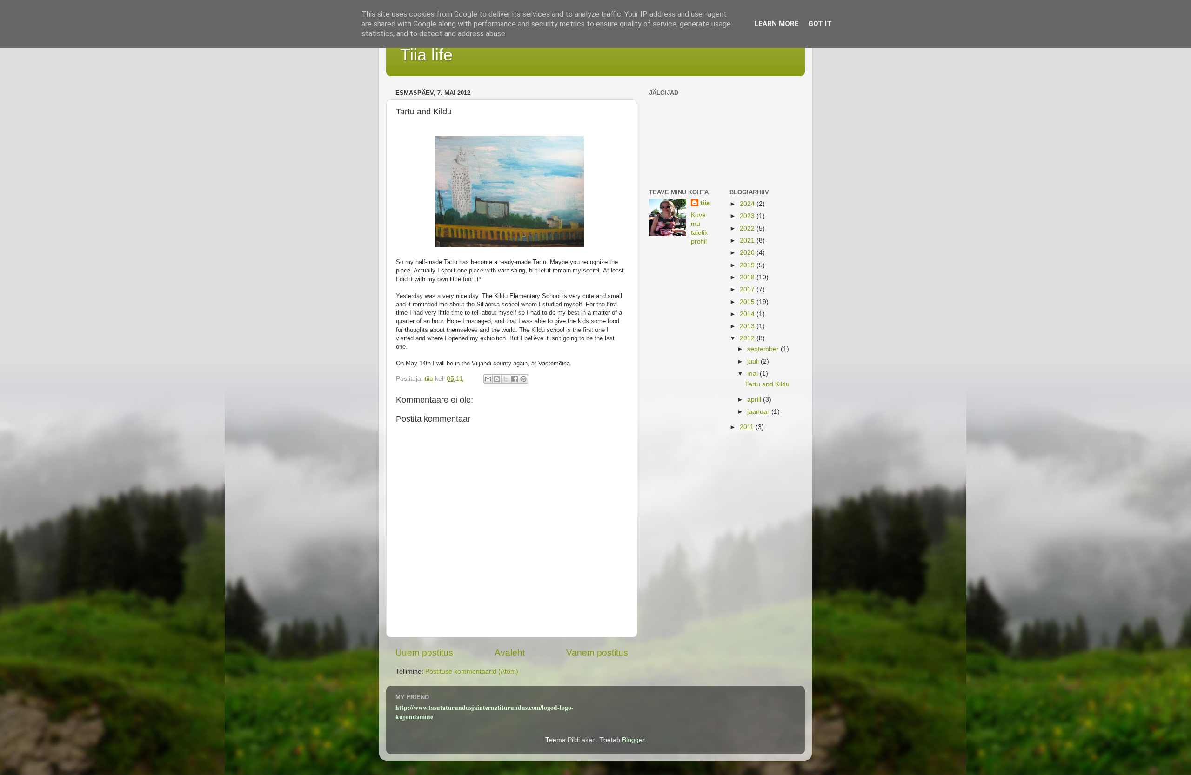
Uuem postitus (424, 652)
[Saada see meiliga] (488, 379)
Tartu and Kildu (767, 384)
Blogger (633, 739)
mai (753, 373)
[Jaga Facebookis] (514, 379)
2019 (748, 265)
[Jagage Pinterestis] (523, 379)
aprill (755, 399)
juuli (754, 361)
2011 (748, 427)
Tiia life (426, 54)
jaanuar (759, 411)
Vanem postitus (597, 652)
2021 (748, 240)
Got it (820, 24)
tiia (705, 202)
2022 (748, 228)
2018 (748, 277)
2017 (748, 289)
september (764, 348)
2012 (748, 338)
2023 (748, 215)
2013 (748, 326)
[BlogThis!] (497, 379)
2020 (748, 252)
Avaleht (510, 652)
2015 (748, 301)
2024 (748, 203)
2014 (748, 314)
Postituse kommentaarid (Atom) (471, 671)
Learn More (776, 24)
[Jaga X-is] (505, 379)
